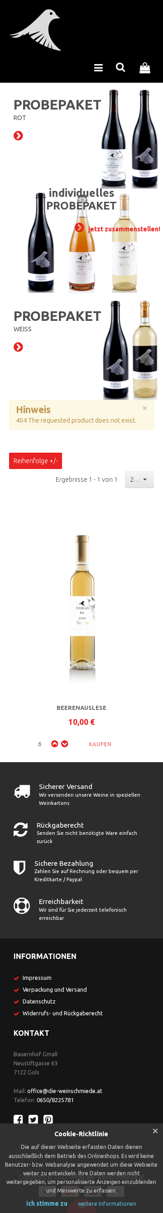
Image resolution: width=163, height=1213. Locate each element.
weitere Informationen (107, 1204)
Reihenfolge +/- (36, 460)
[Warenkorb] (147, 67)
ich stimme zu (46, 1203)
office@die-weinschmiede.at (64, 1091)
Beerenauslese (81, 707)
